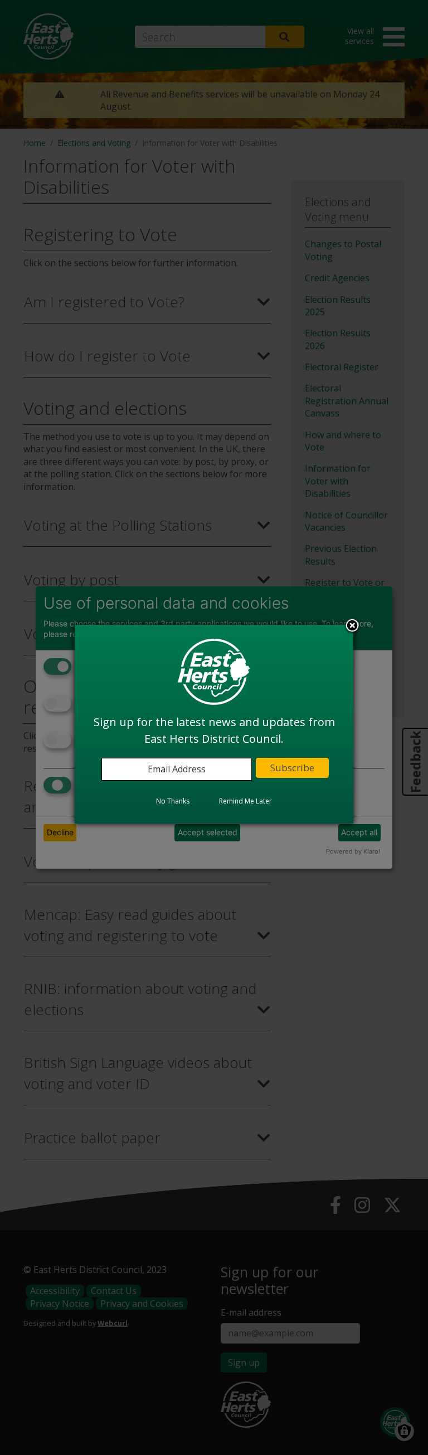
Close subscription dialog (352, 626)
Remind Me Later (245, 801)
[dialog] (214, 724)
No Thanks (172, 801)
